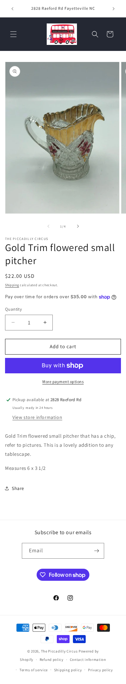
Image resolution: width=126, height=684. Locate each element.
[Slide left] (48, 226)
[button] (13, 34)
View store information (37, 417)
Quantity (13, 309)
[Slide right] (78, 226)
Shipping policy (68, 670)
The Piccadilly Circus (59, 651)
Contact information (88, 659)
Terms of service (33, 670)
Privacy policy (100, 670)
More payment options (63, 381)
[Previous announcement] (12, 8)
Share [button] (18, 488)
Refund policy (52, 659)
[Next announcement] (113, 8)
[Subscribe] (96, 551)
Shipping (12, 285)
